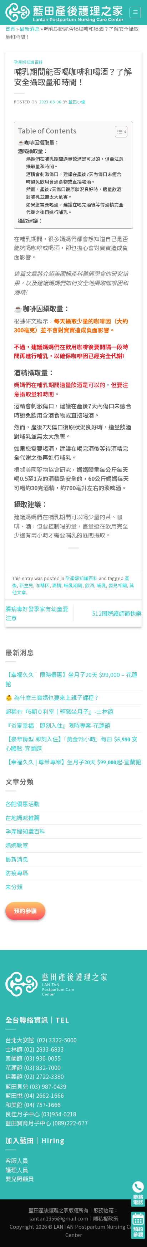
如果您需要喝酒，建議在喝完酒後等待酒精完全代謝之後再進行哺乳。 (74, 208)
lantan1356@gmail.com (58, 1218)
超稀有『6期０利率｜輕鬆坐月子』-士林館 (59, 711)
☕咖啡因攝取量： (38, 142)
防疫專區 (16, 872)
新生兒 (26, 585)
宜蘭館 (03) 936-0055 (33, 1058)
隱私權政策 (105, 1218)
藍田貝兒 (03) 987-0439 (35, 1086)
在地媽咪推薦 (22, 817)
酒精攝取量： (33, 151)
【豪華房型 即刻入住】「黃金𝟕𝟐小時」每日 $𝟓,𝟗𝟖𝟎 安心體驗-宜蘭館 (71, 743)
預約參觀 (25, 910)
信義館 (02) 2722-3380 (34, 1076)
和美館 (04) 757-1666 (33, 1104)
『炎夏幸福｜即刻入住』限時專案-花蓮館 (57, 725)
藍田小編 (77, 101)
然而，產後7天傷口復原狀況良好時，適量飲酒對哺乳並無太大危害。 (73, 193)
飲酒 (89, 585)
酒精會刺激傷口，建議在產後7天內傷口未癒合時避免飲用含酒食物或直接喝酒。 (73, 178)
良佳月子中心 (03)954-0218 (40, 1114)
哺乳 (101, 585)
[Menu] (135, 12)
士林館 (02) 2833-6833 (34, 1049)
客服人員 (16, 1160)
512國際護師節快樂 (117, 613)
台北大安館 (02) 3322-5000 (41, 1040)
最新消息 (30, 28)
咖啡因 (43, 585)
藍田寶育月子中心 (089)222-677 (46, 1123)
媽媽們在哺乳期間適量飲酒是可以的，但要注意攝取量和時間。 (74, 162)
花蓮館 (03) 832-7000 (33, 1067)
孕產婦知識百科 (28, 62)
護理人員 (16, 1169)
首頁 (10, 28)
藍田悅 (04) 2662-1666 (34, 1095)
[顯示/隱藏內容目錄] (118, 132)
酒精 (56, 585)
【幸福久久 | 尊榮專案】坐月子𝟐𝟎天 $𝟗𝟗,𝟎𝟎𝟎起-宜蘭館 (73, 762)
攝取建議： (30, 220)
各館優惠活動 (22, 803)
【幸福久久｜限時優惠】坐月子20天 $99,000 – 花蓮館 (71, 679)
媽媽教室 (16, 845)
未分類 (13, 886)
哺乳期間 (73, 585)
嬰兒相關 (117, 585)
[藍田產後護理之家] (64, 13)
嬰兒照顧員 (19, 1178)
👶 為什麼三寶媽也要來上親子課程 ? (51, 697)
